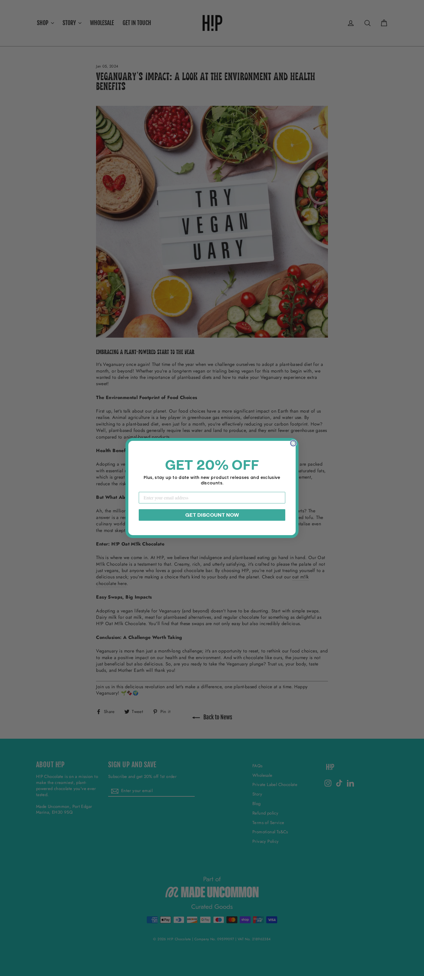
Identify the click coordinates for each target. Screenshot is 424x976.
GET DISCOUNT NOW (212, 515)
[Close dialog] (293, 443)
